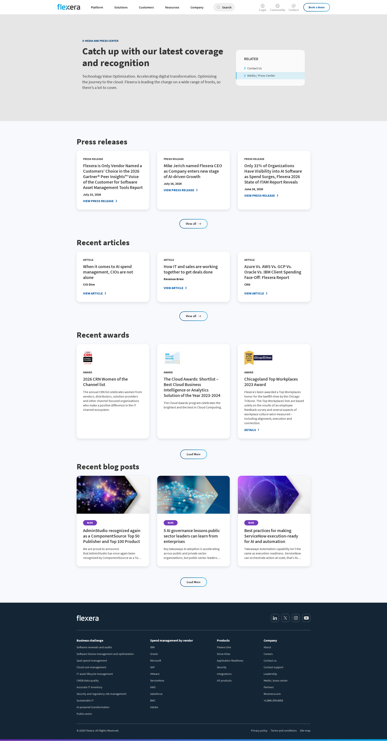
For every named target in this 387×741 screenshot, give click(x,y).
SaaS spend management (92, 660)
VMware (154, 674)
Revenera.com (272, 694)
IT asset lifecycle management (95, 674)
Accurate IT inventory (89, 687)
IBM (152, 647)
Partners (269, 687)
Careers (268, 654)
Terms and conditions (284, 730)
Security (222, 667)
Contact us (270, 660)
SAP (152, 667)
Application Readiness (230, 660)
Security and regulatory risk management (101, 694)
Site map (305, 730)
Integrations (224, 674)
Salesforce (156, 694)
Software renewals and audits (94, 647)
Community (277, 9)
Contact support (273, 667)
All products (224, 680)
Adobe (154, 707)
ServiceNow (157, 680)
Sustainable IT (85, 700)
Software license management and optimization (105, 654)
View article (93, 293)
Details (250, 430)
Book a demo (317, 7)
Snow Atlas (223, 654)
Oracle (154, 654)
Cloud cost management (91, 667)
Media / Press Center (261, 75)
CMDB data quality (88, 680)
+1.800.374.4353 (273, 700)
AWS (152, 687)
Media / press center (276, 680)
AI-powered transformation (93, 707)
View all (191, 223)
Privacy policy (259, 730)
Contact (294, 9)
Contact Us (254, 68)
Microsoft (155, 660)
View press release (98, 201)
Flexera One (224, 647)
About (267, 647)
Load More (194, 454)
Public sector (84, 714)
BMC (152, 700)
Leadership (270, 674)
